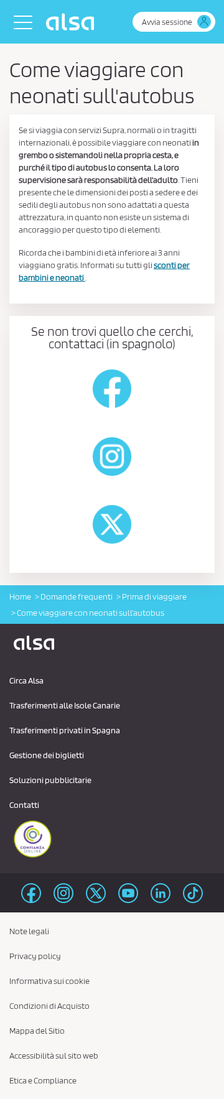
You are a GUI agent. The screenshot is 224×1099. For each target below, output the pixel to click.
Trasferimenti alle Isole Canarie (64, 705)
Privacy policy (35, 956)
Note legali (29, 931)
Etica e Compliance (43, 1080)
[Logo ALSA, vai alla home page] (73, 21)
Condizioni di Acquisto (49, 1006)
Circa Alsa (26, 680)
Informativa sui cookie (49, 981)
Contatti (24, 805)
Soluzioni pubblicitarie (50, 780)
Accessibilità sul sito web (53, 1055)
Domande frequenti (76, 596)
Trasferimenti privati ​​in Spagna (64, 730)
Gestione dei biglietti (46, 755)
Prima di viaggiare (154, 596)
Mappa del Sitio (37, 1031)
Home (20, 596)
